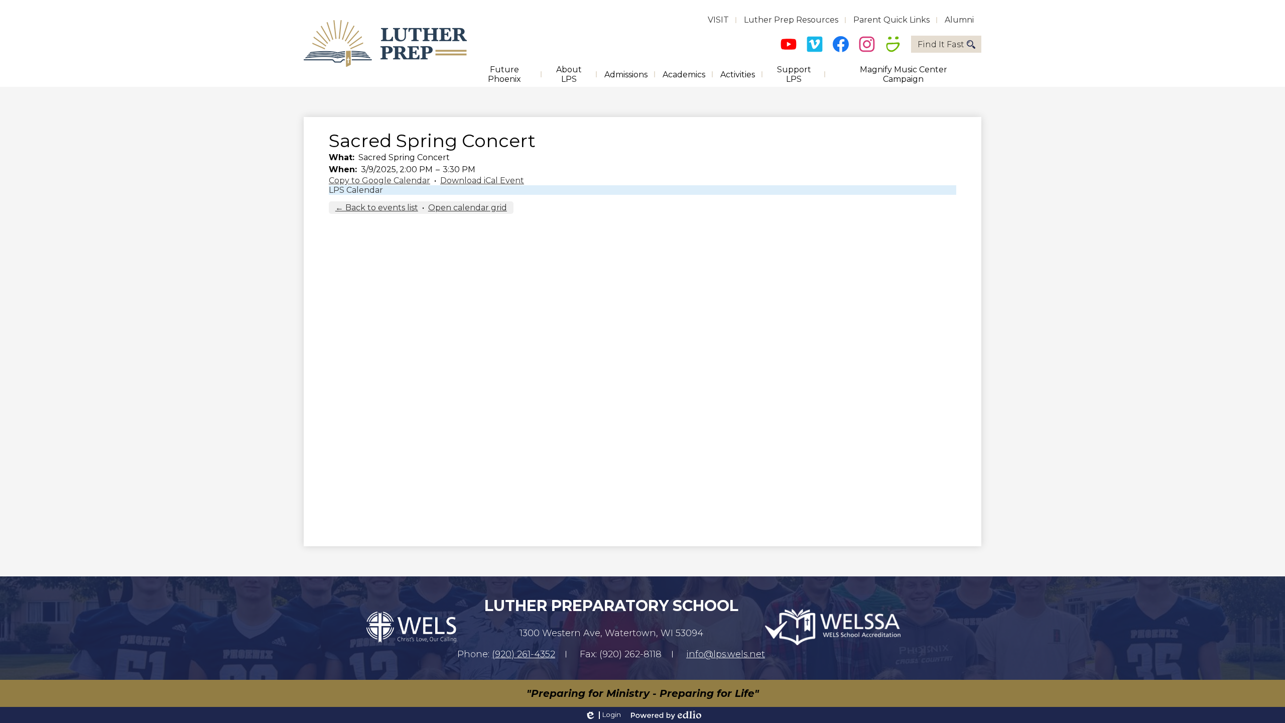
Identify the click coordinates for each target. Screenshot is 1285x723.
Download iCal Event (482, 180)
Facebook (841, 44)
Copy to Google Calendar (379, 180)
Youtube (789, 44)
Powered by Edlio (666, 715)
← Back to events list (376, 207)
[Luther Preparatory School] (385, 43)
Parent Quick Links (891, 20)
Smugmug (893, 44)
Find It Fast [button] (941, 44)
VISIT (718, 20)
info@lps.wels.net (725, 654)
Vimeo (815, 44)
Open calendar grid (467, 207)
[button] (504, 74)
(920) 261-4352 (523, 654)
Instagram (867, 44)
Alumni (959, 20)
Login (602, 715)
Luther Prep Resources (791, 20)
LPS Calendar (356, 190)
